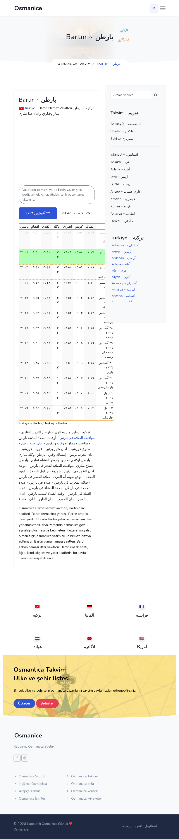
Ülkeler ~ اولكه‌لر (122, 131)
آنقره (138, 826)
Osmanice (21, 829)
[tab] (38, 213)
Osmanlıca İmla (82, 783)
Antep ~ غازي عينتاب (125, 191)
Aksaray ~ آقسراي (124, 283)
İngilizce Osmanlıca (32, 783)
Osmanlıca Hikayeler (86, 798)
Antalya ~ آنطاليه (122, 214)
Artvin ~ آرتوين (122, 252)
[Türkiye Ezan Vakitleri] (21, 108)
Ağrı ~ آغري (119, 271)
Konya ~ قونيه (120, 206)
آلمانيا (89, 615)
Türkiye (29, 108)
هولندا (37, 646)
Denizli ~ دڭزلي (121, 221)
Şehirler (47, 703)
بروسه (127, 826)
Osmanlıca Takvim (74, 64)
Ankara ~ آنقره (120, 162)
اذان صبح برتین (32, 443)
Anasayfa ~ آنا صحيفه (125, 124)
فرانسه (142, 615)
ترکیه (37, 615)
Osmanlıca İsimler (31, 798)
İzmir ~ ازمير (119, 177)
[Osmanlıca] (28, 8)
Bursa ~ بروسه (120, 184)
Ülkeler (24, 703)
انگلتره (89, 646)
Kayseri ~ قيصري (122, 199)
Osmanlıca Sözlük (31, 776)
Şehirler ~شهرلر (122, 138)
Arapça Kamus (29, 791)
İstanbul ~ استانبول (124, 154)
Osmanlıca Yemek (84, 791)
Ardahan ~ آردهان (124, 258)
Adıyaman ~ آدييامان (125, 245)
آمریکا (142, 646)
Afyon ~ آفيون (121, 277)
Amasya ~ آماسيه (123, 290)
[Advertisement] (86, 152)
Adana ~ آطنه (120, 169)
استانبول (151, 826)
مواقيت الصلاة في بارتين (77, 437)
